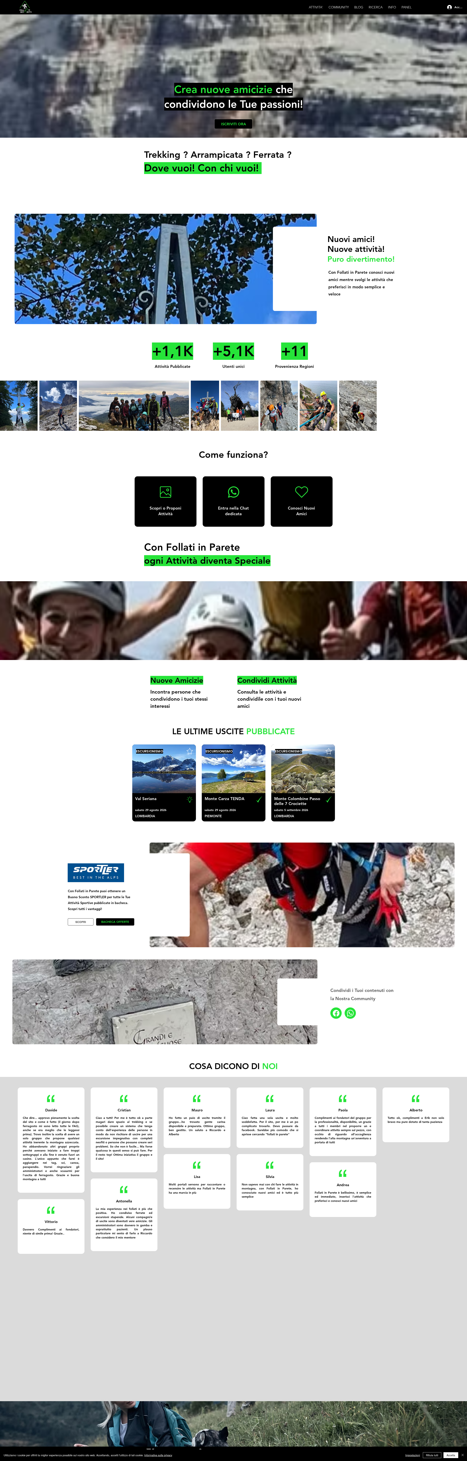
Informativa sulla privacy (158, 1455)
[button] (316, 7)
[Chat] (336, 1013)
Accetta (451, 1455)
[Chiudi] (462, 1455)
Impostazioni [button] (412, 1455)
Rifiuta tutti (432, 1455)
